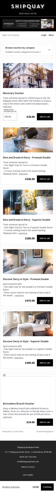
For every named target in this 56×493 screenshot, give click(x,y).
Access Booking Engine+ (45, 431)
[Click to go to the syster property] (28, 24)
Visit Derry (27, 476)
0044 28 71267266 (28, 457)
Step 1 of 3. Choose (10, 35)
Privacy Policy (7, 431)
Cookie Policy (18, 431)
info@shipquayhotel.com (28, 461)
